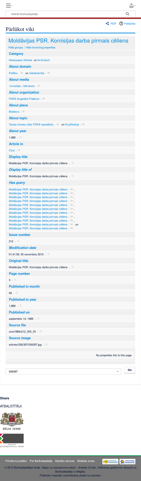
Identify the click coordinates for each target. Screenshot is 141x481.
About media (19, 79)
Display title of (20, 169)
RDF (113, 23)
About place (18, 105)
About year (17, 130)
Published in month (24, 286)
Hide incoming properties (40, 47)
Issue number (19, 234)
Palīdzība (129, 23)
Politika (13, 73)
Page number (19, 273)
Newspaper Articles (20, 60)
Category (16, 53)
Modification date (22, 247)
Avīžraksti (43, 60)
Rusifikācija (72, 124)
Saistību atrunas (65, 461)
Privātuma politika (16, 461)
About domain (20, 66)
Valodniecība (36, 73)
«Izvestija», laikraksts (22, 86)
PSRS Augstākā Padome (24, 99)
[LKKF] (12, 440)
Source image (20, 338)
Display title (18, 156)
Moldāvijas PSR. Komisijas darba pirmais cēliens (68, 40)
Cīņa (12, 150)
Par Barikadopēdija (41, 461)
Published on (19, 312)
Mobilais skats (86, 461)
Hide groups (15, 47)
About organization (24, 92)
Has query (17, 182)
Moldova (14, 111)
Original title (18, 260)
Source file (17, 325)
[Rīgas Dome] (12, 420)
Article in (16, 143)
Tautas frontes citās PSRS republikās (31, 124)
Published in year (22, 299)
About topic (18, 118)
